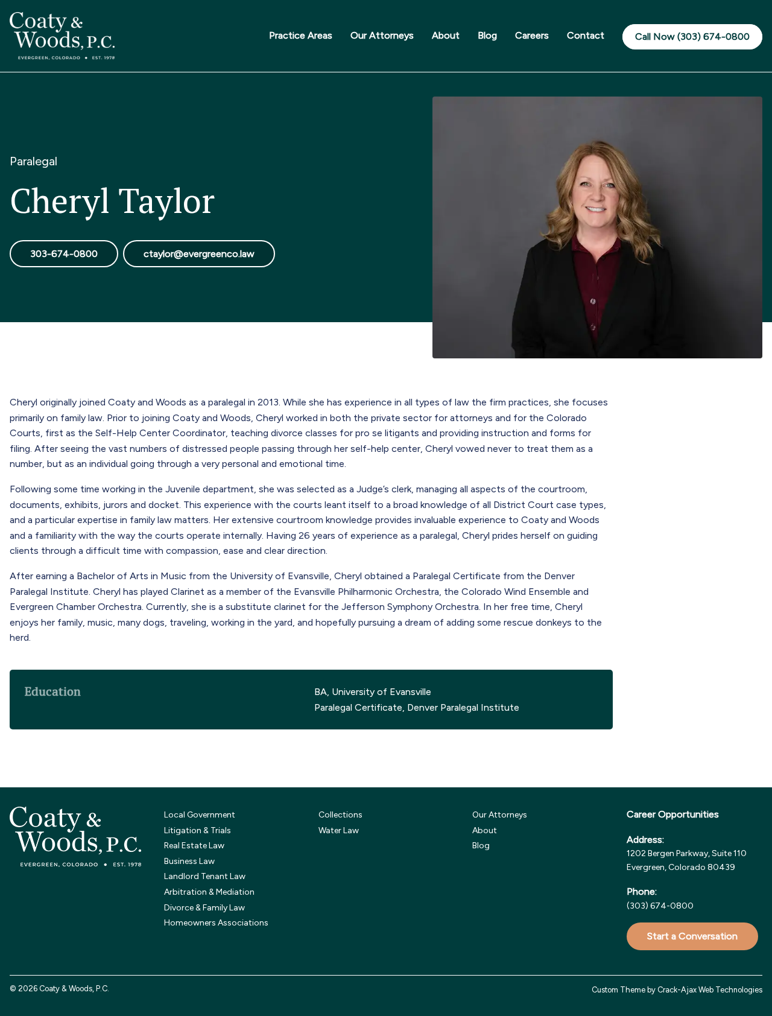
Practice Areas (300, 35)
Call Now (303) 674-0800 (692, 36)
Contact (585, 35)
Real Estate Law (194, 845)
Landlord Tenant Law (204, 876)
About (446, 35)
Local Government (199, 815)
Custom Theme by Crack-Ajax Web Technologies (677, 989)
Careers (532, 35)
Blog (487, 35)
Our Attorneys (382, 35)
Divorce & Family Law (204, 908)
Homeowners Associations (216, 923)
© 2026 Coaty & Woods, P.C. (59, 988)
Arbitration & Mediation (209, 892)
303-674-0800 (64, 253)
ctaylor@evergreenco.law (199, 253)
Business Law (189, 861)
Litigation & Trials (197, 830)
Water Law (338, 830)
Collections (340, 815)
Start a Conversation (692, 936)
